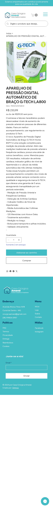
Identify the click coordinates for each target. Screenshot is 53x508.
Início (37, 306)
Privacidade (8, 335)
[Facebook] (10, 271)
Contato (38, 317)
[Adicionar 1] (18, 239)
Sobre (37, 313)
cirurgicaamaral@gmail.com (14, 314)
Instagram (39, 331)
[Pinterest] (13, 271)
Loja (36, 310)
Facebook (39, 328)
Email (8, 363)
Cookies (6, 346)
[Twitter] (16, 271)
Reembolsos (8, 342)
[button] (34, 15)
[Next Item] (43, 62)
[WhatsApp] (7, 271)
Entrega (6, 339)
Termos (6, 331)
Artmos (15, 388)
